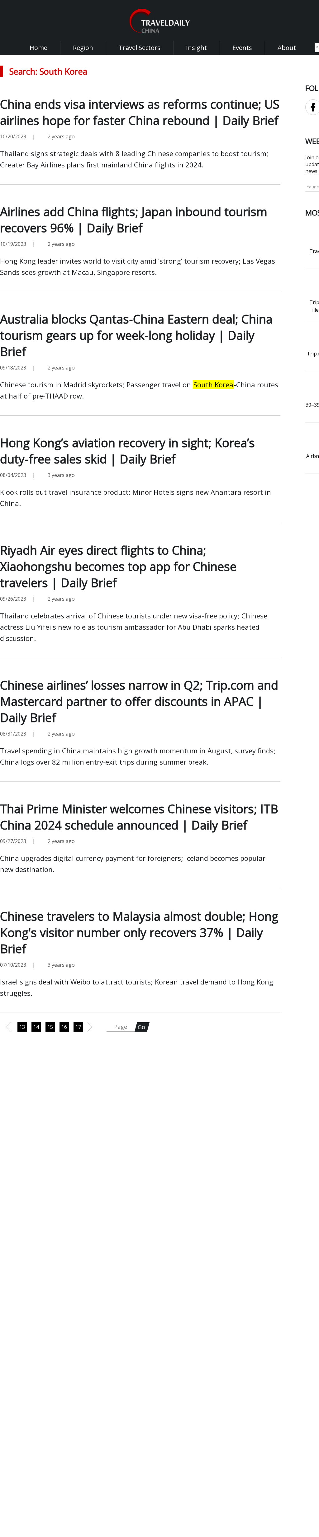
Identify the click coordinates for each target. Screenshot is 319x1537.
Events (242, 47)
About (287, 47)
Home (38, 47)
